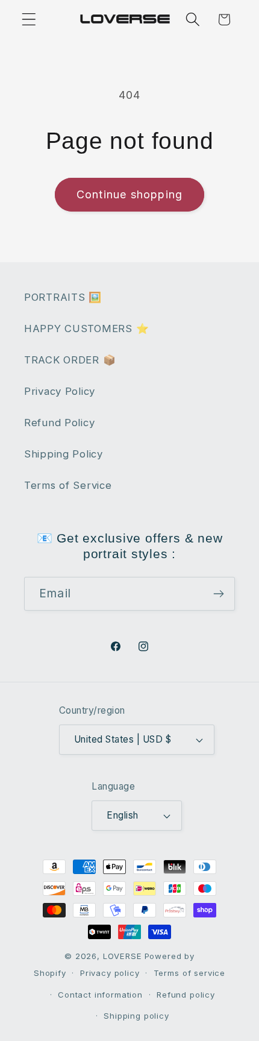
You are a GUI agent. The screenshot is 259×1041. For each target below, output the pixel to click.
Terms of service (189, 973)
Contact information (100, 994)
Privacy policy (110, 973)
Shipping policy (136, 1016)
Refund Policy (59, 423)
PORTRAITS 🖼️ (63, 297)
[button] (29, 20)
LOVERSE (122, 956)
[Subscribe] (218, 594)
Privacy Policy (59, 391)
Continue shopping (129, 194)
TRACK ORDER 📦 (70, 360)
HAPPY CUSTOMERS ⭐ (86, 328)
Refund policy (186, 994)
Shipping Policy (63, 454)
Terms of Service (68, 485)
